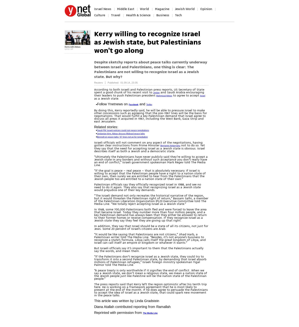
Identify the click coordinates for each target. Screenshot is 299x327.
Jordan (156, 92)
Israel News (102, 9)
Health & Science (138, 15)
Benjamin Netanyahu (170, 145)
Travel (115, 15)
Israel (202, 96)
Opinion (206, 9)
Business (162, 15)
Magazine (162, 9)
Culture (99, 15)
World (145, 9)
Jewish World (184, 9)
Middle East (125, 9)
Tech (178, 15)
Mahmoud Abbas (164, 96)
